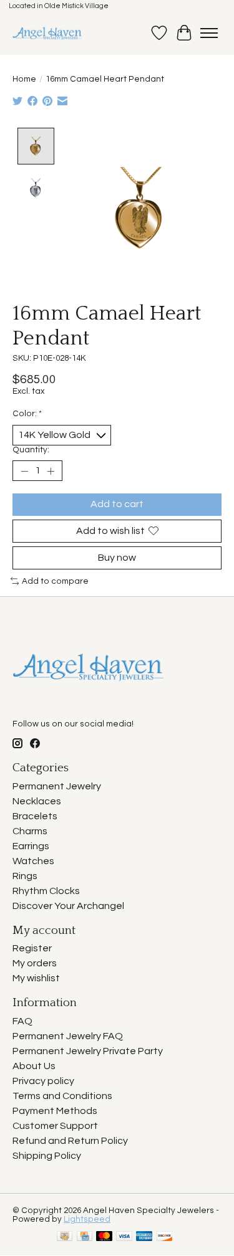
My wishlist (36, 978)
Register (32, 948)
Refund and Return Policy (70, 1141)
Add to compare (55, 581)
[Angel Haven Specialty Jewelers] (47, 33)
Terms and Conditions (62, 1096)
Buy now (117, 558)
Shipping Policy (46, 1156)
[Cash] (64, 1237)
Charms (29, 831)
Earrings (30, 846)
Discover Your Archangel (68, 906)
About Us (34, 1066)
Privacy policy (43, 1081)
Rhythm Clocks (46, 891)
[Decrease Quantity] (24, 471)
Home (24, 79)
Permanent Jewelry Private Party (87, 1051)
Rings (24, 876)
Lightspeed (87, 1219)
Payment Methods (54, 1111)
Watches (33, 861)
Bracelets (34, 816)
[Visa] (124, 1237)
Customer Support (55, 1126)
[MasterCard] (104, 1237)
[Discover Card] (165, 1237)
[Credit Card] (84, 1237)
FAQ (22, 1021)
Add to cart (117, 504)
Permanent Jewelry (56, 786)
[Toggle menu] (209, 33)
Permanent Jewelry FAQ (67, 1036)
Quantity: (30, 449)
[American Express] (144, 1237)
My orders (34, 963)
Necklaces (36, 801)
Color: (27, 413)
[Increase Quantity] (50, 471)
